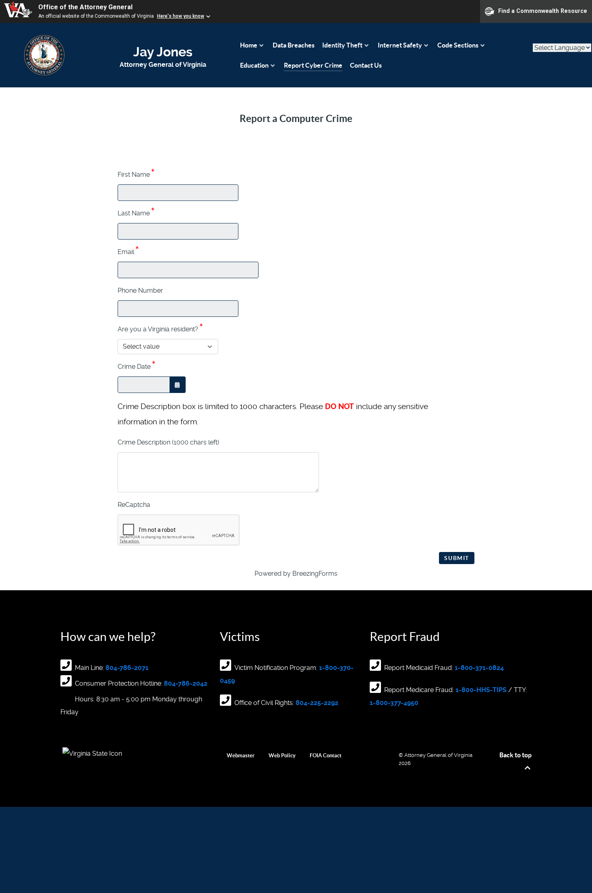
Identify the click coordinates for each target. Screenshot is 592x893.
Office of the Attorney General (85, 7)
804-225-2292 (317, 703)
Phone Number (140, 290)
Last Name (134, 213)
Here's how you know (180, 16)
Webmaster (241, 755)
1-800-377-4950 (394, 703)
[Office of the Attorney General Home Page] (44, 55)
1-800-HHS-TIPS (481, 690)
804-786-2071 (127, 668)
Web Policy (282, 755)
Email (127, 252)
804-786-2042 (185, 683)
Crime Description (168, 442)
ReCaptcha (134, 505)
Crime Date (135, 366)
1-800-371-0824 (479, 668)
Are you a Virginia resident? (159, 329)
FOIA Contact (326, 755)
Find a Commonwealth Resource (542, 11)
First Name (134, 174)
